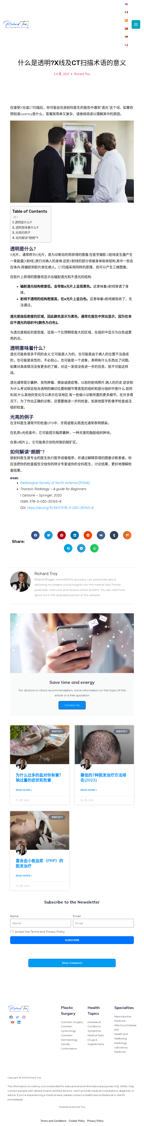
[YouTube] (12, 1022)
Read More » (24, 790)
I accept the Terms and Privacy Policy (39, 931)
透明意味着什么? (27, 227)
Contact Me (72, 705)
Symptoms (94, 1031)
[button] (35, 535)
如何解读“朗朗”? (27, 238)
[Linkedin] (19, 1022)
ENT (116, 1029)
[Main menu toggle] (136, 24)
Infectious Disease (125, 1025)
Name (14, 916)
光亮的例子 (22, 232)
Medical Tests (96, 1035)
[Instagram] (24, 1017)
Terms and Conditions (53, 1120)
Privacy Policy (95, 1120)
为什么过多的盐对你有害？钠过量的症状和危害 (39, 777)
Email (77, 916)
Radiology (120, 1043)
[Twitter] (17, 1017)
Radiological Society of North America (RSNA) (55, 483)
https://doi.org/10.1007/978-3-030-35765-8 (60, 508)
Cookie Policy (77, 1120)
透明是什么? (23, 222)
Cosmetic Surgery (72, 1022)
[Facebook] (11, 1017)
